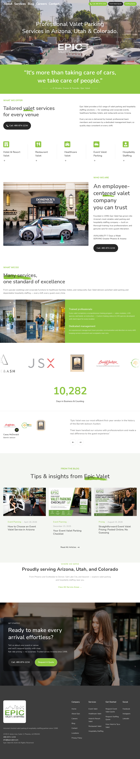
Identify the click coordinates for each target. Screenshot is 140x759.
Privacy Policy (77, 738)
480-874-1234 (9, 737)
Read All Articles (68, 547)
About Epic (76, 713)
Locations (75, 733)
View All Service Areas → (70, 587)
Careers (41, 4)
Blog (31, 4)
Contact (54, 4)
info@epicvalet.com (10, 740)
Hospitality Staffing (95, 731)
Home (74, 709)
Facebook (126, 709)
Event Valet (92, 709)
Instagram (126, 713)
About (8, 4)
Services (20, 4)
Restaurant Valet (94, 726)
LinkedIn (126, 718)
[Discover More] (10, 160)
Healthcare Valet (94, 713)
